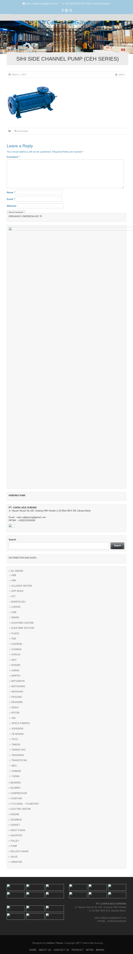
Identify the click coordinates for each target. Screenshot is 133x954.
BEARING (16, 782)
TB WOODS (17, 734)
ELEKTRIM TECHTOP (22, 628)
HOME (33, 42)
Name (11, 192)
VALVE (14, 856)
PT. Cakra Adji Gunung (66, 22)
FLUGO (15, 633)
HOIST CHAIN (18, 830)
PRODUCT (78, 42)
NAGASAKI (17, 691)
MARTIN (15, 675)
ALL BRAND (17, 571)
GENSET (15, 825)
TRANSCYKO (18, 749)
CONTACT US (61, 42)
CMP (13, 612)
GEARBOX (16, 819)
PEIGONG (16, 697)
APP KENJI (17, 591)
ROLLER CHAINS (20, 851)
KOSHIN (15, 665)
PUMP (14, 846)
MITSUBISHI (18, 681)
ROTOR (15, 712)
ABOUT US (46, 42)
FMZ (13, 638)
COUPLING (16, 798)
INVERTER (16, 835)
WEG (14, 765)
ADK (13, 580)
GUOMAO (16, 649)
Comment (13, 156)
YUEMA (15, 776)
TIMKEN (15, 744)
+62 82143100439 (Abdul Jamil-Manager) (87, 3)
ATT (13, 596)
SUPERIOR (17, 728)
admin (121, 74)
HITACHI (15, 654)
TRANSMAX (17, 755)
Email (11, 199)
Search (12, 539)
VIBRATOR (16, 862)
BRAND (101, 42)
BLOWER (15, 788)
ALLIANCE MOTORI (21, 586)
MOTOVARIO (18, 686)
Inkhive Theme (55, 943)
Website (11, 205)
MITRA (90, 42)
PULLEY (15, 841)
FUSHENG (16, 644)
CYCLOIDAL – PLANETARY (25, 804)
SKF (13, 718)
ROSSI (15, 707)
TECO (14, 739)
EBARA (15, 617)
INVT (14, 660)
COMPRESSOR (19, 793)
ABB (13, 575)
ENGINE (15, 814)
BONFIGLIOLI (18, 601)
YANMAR (16, 771)
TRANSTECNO (19, 760)
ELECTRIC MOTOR (21, 809)
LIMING (15, 670)
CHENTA (15, 607)
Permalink (22, 131)
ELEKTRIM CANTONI (22, 623)
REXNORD (17, 702)
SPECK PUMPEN (20, 723)
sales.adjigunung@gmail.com (42, 3)
